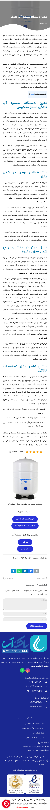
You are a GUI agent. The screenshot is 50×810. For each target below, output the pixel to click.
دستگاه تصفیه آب (35, 504)
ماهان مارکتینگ (22, 807)
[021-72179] (45, 682)
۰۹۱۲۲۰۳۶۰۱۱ (35, 702)
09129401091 (35, 707)
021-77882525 (33, 687)
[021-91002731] (45, 691)
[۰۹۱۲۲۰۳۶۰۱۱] (45, 702)
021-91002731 (34, 691)
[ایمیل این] (36, 571)
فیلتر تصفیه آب (38, 733)
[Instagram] (27, 670)
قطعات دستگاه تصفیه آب (18, 504)
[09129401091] (45, 707)
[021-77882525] (45, 686)
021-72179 (35, 682)
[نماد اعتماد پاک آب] (25, 784)
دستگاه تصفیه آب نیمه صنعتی (32, 728)
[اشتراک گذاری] (30, 571)
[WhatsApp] (22, 670)
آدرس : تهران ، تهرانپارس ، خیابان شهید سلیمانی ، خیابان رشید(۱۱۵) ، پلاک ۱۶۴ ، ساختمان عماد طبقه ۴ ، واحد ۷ (24, 761)
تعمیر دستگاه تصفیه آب (35, 738)
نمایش (32, 94)
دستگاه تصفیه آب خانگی (34, 723)
